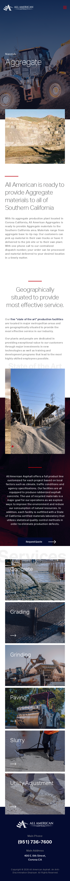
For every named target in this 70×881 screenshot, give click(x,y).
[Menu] (65, 7)
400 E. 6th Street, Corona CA (35, 857)
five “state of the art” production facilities (37, 319)
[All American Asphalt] (18, 8)
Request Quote (34, 541)
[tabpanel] (35, 411)
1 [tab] (13, 446)
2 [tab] (18, 446)
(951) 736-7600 (35, 842)
